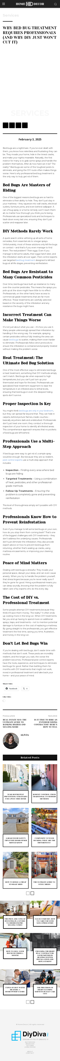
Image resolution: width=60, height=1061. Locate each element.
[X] (12, 125)
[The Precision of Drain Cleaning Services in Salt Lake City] (45, 978)
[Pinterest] (18, 125)
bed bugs (13, 339)
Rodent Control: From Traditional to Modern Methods (44, 796)
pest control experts (12, 460)
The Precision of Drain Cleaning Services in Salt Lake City (45, 991)
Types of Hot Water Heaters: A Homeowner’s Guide (15, 990)
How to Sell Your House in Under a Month (15, 953)
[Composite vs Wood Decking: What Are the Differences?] (44, 821)
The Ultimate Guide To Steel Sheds (44, 883)
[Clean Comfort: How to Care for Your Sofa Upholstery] (45, 910)
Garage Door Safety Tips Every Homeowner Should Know (16, 840)
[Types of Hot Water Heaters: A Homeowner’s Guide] (15, 978)
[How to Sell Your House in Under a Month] (15, 942)
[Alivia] (11, 741)
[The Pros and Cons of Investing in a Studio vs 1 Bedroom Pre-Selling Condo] (15, 910)
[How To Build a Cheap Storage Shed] (16, 865)
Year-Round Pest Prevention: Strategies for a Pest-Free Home (15, 796)
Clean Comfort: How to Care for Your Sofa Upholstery (45, 921)
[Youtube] (35, 1018)
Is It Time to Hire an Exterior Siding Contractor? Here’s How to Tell (45, 723)
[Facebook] (5, 125)
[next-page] (32, 893)
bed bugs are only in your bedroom (36, 410)
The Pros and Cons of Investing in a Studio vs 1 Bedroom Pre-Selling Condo (15, 922)
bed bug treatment (25, 260)
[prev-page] (28, 893)
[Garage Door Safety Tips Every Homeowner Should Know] (16, 821)
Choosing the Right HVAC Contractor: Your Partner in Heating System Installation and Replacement (45, 956)
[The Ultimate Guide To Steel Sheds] (44, 865)
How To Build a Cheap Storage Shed (15, 883)
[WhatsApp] (25, 125)
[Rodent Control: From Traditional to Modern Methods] (44, 777)
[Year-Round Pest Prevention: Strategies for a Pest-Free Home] (16, 777)
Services (11, 15)
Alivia (24, 735)
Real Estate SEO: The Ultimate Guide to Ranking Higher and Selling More (15, 723)
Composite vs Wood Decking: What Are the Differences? (44, 840)
